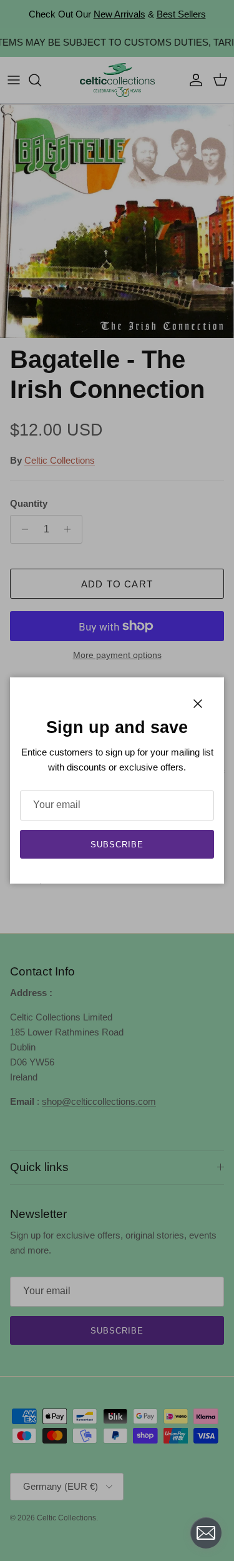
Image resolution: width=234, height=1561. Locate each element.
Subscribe (117, 844)
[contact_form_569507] (206, 1533)
